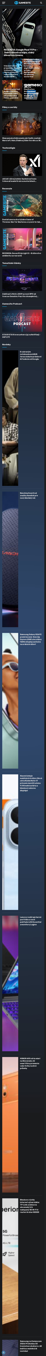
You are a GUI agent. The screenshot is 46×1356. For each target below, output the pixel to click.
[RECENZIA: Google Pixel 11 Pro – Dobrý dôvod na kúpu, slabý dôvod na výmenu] (22, 34)
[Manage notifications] (3, 1352)
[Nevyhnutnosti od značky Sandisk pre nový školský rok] (10, 559)
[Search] (41, 2)
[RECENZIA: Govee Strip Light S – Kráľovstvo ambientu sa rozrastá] (22, 239)
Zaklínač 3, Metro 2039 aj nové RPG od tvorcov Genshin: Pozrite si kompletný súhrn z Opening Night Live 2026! (19, 296)
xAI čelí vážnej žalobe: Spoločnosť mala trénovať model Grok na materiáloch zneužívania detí (19, 181)
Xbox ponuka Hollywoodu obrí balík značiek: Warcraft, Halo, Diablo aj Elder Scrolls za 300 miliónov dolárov (22, 140)
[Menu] (3, 2)
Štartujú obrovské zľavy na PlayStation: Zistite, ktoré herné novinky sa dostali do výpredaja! (32, 91)
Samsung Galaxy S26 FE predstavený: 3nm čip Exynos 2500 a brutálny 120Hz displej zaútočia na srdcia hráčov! (31, 639)
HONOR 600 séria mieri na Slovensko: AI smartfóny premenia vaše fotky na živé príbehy (30, 1063)
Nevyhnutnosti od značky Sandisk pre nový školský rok (29, 495)
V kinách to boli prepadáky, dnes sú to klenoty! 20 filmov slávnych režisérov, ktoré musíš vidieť (12, 71)
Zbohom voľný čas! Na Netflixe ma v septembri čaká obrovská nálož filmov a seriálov (12, 93)
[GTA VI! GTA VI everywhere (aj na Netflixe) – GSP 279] (22, 321)
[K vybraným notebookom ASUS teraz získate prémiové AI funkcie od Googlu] (10, 418)
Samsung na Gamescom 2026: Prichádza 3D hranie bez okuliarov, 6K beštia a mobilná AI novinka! (31, 1346)
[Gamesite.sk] (22, 3)
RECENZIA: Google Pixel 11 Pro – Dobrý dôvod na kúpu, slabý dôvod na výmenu (21, 52)
